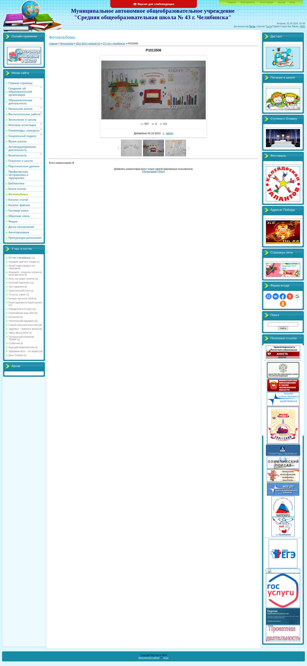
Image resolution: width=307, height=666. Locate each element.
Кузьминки (14, 317)
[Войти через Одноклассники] (283, 304)
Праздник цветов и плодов (23, 261)
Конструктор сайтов (149, 657)
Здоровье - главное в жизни (23, 329)
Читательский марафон (21, 321)
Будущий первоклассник (22, 347)
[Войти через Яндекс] (290, 296)
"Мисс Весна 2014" (19, 333)
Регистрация (266, 2)
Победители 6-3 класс (20, 309)
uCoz (166, 657)
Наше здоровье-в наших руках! (25, 302)
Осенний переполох (19, 282)
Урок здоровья (16, 286)
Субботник (14, 343)
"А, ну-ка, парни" (17, 294)
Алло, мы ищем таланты (21, 278)
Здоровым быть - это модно (23, 351)
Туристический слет (19, 290)
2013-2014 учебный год (88, 43)
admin (169, 133)
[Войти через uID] (268, 296)
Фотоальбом (66, 43)
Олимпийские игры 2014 (21, 313)
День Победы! (16, 355)
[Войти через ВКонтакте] (276, 296)
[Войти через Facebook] (283, 296)
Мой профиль (248, 2)
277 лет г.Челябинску (20, 257)
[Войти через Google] (297, 296)
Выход (281, 2)
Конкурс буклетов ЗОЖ (21, 298)
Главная (231, 2)
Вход (292, 2)
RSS (302, 26)
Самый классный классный (23, 325)
